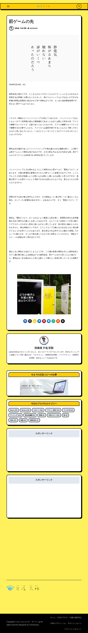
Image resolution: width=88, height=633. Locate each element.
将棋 (41, 415)
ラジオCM (68, 410)
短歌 (23, 420)
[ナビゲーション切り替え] (8, 6)
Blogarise (22, 625)
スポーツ (38, 410)
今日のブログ (62, 617)
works (25, 410)
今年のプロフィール (58, 623)
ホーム (52, 617)
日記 (13, 420)
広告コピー (54, 415)
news (13, 410)
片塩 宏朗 (23, 28)
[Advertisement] (44, 456)
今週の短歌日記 (75, 617)
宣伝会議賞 (30, 415)
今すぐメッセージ (74, 623)
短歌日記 (34, 420)
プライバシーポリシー (72, 629)
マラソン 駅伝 (53, 410)
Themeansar (34, 625)
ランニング (15, 415)
